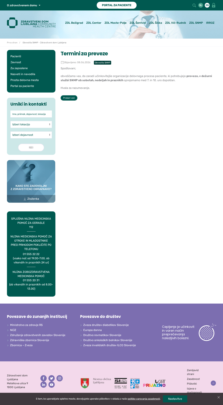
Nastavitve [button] (175, 398)
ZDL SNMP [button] (196, 22)
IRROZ (210, 22)
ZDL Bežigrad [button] (74, 22)
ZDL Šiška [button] (155, 22)
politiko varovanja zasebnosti (144, 398)
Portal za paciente (22, 86)
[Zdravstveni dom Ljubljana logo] (32, 22)
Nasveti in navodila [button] (22, 74)
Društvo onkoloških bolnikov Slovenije (107, 340)
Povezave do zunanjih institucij (37, 316)
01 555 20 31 (31, 280)
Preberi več (69, 98)
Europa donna (92, 330)
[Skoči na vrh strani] (213, 383)
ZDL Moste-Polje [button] (115, 22)
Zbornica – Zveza (21, 345)
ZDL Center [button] (93, 22)
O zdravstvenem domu (22, 5)
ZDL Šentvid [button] (138, 22)
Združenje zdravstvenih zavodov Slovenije (37, 335)
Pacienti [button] (15, 56)
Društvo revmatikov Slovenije (102, 335)
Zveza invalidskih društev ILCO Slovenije (109, 345)
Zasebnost (193, 379)
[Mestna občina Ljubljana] (96, 383)
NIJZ (13, 330)
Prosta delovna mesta (24, 80)
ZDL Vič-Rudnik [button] (175, 22)
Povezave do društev (100, 316)
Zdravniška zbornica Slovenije (29, 340)
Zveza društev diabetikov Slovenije (106, 325)
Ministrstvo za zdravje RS (26, 325)
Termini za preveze (84, 53)
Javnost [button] (15, 62)
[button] (194, 5)
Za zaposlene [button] (19, 68)
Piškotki (192, 383)
